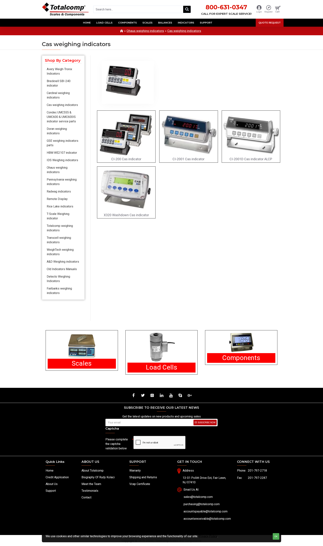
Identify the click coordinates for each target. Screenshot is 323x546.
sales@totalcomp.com (198, 497)
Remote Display (57, 199)
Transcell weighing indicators (59, 240)
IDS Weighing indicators (62, 160)
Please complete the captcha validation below (116, 444)
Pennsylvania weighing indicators (62, 182)
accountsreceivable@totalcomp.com (207, 518)
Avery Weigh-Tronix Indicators (59, 71)
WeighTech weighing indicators (60, 252)
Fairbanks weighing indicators (59, 291)
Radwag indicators (59, 191)
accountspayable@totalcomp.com (205, 511)
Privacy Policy (208, 536)
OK (276, 536)
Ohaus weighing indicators (145, 31)
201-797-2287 (257, 478)
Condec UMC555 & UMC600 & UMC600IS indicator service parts (61, 117)
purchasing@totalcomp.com (202, 504)
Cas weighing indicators (184, 31)
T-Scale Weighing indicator (58, 216)
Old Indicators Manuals (62, 269)
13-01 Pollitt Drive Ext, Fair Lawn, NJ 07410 (204, 480)
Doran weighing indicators (57, 131)
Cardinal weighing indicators (58, 95)
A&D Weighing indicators (63, 261)
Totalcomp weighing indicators (60, 228)
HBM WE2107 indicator (62, 152)
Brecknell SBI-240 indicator (58, 83)
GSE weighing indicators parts (62, 143)
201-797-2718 (257, 470)
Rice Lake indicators (60, 206)
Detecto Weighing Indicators (58, 279)
